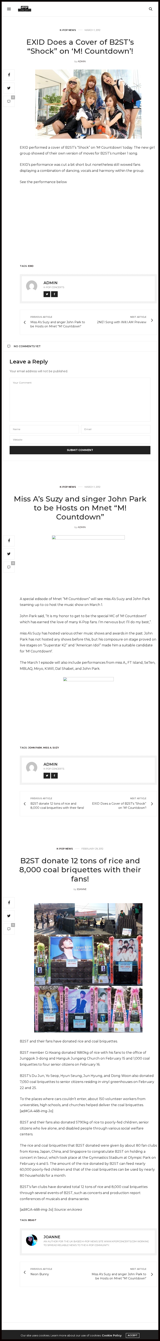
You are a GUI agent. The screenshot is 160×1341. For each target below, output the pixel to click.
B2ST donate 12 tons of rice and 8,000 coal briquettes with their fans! (80, 869)
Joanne (81, 889)
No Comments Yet (27, 346)
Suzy (55, 747)
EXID (31, 266)
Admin (82, 61)
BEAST (32, 1220)
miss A (47, 747)
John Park (35, 747)
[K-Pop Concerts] (24, 9)
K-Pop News (68, 30)
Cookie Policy (112, 1335)
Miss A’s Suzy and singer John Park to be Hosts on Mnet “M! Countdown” (80, 507)
